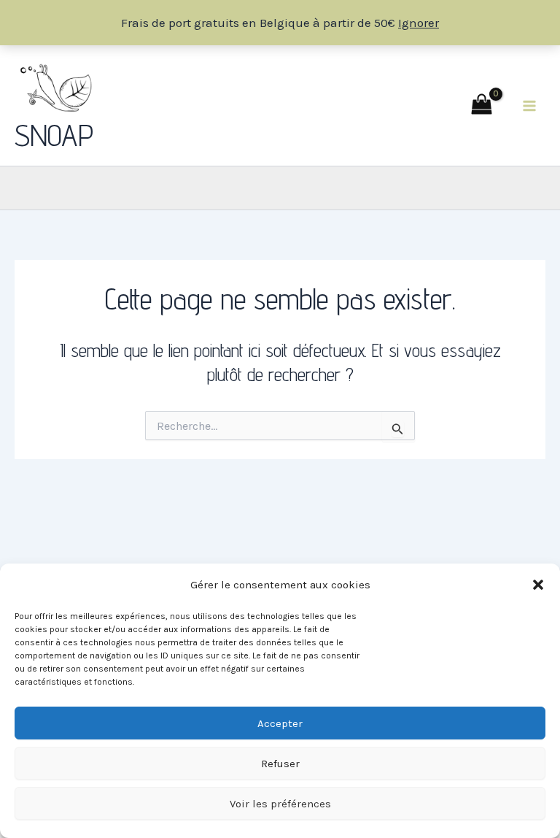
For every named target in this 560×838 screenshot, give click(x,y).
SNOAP (54, 135)
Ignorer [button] (418, 22)
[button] (538, 584)
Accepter (280, 723)
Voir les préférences (280, 803)
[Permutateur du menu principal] (529, 106)
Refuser (280, 763)
